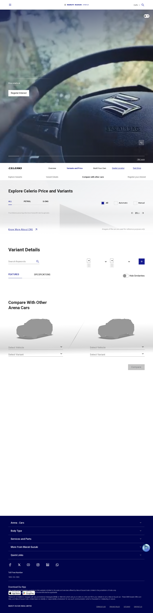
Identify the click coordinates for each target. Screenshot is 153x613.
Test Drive (137, 168)
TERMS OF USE (101, 606)
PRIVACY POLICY (115, 606)
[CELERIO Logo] (17, 168)
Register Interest (19, 93)
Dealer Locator (118, 168)
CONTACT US (138, 606)
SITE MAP (127, 606)
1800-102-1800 (13, 577)
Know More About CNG (20, 229)
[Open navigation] (10, 5)
